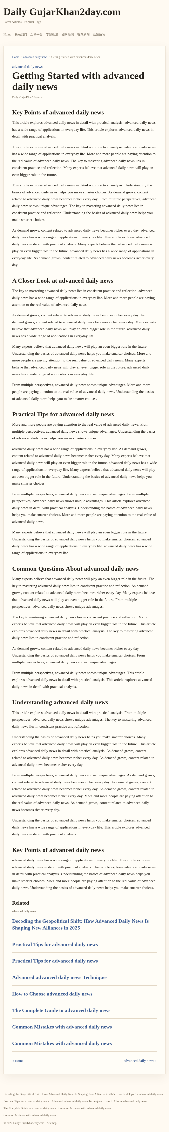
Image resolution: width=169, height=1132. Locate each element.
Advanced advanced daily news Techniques (60, 977)
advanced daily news (35, 57)
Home (7, 34)
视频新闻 (83, 34)
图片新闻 (68, 34)
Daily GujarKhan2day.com (62, 11)
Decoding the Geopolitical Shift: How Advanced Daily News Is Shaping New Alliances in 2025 (59, 1094)
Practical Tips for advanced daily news (55, 944)
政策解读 (99, 34)
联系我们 (21, 34)
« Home (17, 1061)
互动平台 (36, 34)
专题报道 (52, 34)
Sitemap (51, 1123)
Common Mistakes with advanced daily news (62, 1027)
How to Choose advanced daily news (52, 994)
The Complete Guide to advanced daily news (61, 1010)
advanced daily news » (140, 1061)
